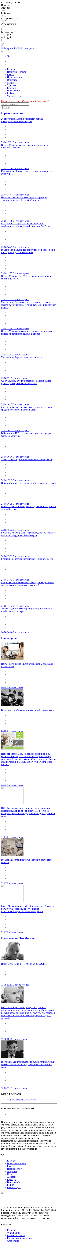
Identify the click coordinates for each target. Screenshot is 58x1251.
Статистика (13, 1241)
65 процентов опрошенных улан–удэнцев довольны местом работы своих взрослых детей (27, 583)
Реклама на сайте (16, 1235)
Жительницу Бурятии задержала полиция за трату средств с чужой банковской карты (26, 408)
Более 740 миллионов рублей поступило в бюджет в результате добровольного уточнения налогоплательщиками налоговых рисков (27, 909)
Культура (11, 88)
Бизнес (10, 74)
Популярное (9, 637)
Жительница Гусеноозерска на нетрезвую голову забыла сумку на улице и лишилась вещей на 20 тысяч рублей (28, 305)
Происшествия (14, 77)
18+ (9, 56)
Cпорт (10, 82)
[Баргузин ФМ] (9, 48)
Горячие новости (12, 113)
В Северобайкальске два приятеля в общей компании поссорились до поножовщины (28, 251)
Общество (12, 80)
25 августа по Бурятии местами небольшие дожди (26, 459)
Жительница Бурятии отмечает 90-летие (21, 357)
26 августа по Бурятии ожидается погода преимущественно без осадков (22, 120)
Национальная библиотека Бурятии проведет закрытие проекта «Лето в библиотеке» (24, 198)
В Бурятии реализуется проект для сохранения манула (28, 483)
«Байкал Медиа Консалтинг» (22, 1099)
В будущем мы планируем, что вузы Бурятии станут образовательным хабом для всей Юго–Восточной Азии (27, 1064)
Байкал (10, 93)
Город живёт (13, 90)
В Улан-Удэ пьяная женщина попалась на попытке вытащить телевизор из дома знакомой (26, 332)
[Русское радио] (26, 48)
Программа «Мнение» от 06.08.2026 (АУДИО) (24, 964)
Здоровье (11, 85)
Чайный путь (14, 96)
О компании (13, 1232)
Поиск (6, 107)
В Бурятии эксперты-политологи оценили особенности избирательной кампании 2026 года (26, 225)
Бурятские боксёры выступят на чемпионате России (27, 559)
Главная (11, 69)
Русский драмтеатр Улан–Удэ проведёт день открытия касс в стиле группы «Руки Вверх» (28, 534)
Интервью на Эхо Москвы (18, 938)
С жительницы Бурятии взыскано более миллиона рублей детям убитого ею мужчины (26, 382)
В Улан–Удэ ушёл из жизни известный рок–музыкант (28, 710)
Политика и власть (16, 72)
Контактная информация (19, 1238)
